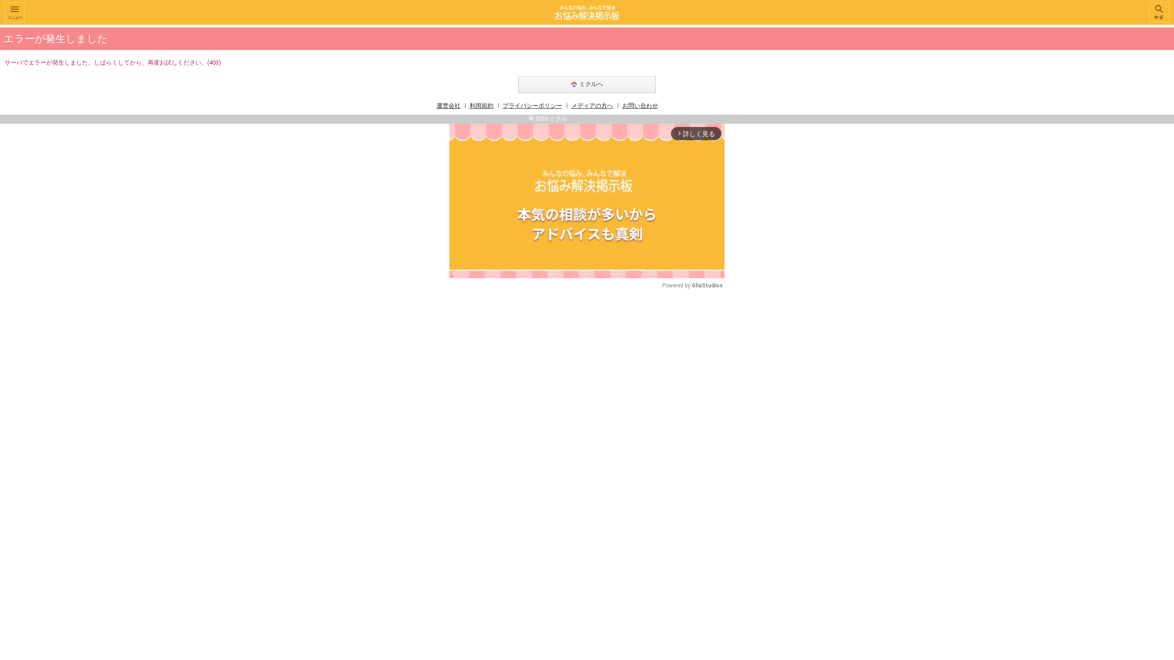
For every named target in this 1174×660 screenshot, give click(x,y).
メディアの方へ (592, 105)
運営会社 (448, 105)
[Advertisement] (788, 162)
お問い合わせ (640, 105)
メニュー (14, 17)
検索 (1159, 17)
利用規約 (481, 105)
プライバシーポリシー (532, 105)
